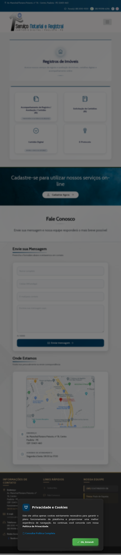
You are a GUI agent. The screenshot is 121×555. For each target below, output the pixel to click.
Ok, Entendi (87, 541)
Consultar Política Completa (40, 533)
